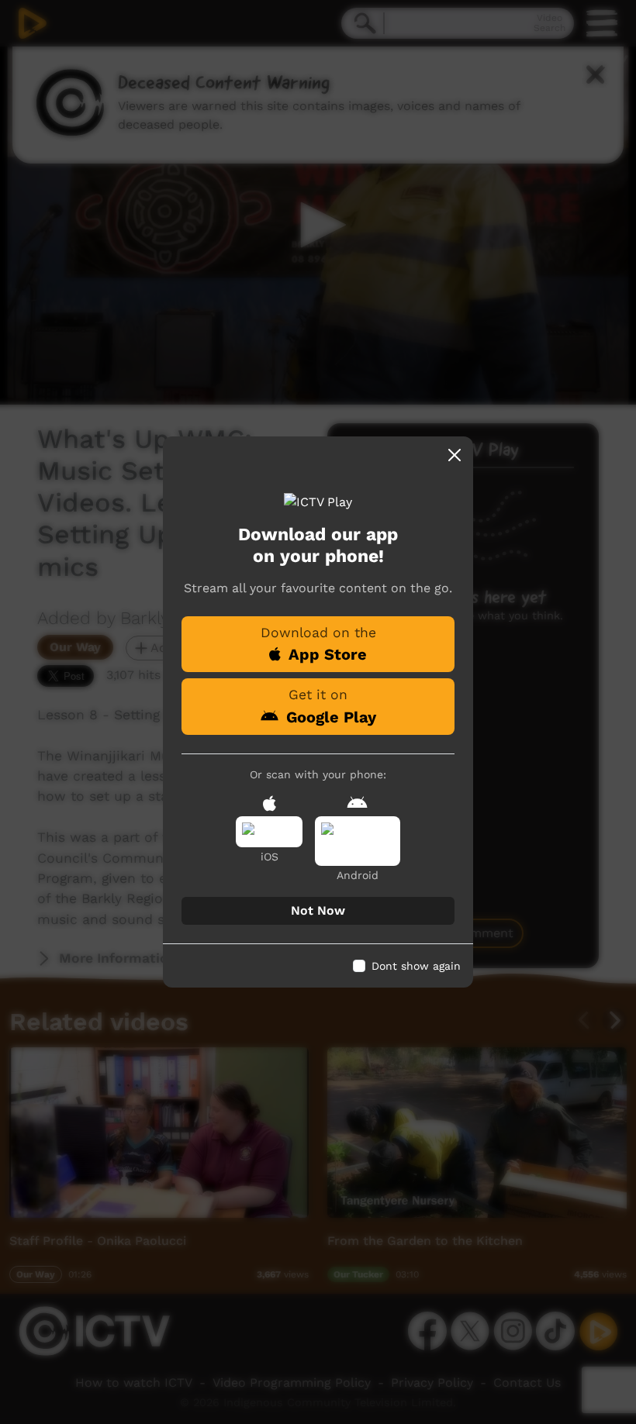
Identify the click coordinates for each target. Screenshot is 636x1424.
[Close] (454, 455)
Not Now (318, 910)
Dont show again (416, 966)
